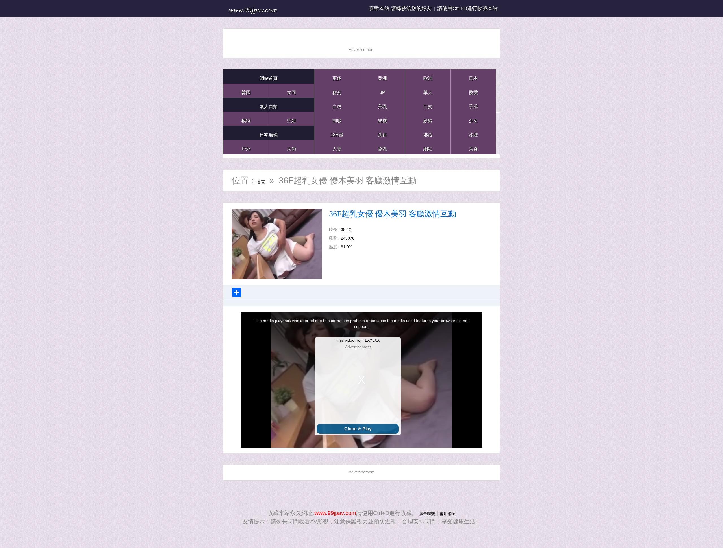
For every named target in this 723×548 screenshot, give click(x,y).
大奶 (291, 147)
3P (382, 90)
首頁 (265, 180)
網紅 (428, 147)
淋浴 (428, 133)
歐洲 (428, 76)
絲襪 (382, 118)
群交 (337, 90)
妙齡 (428, 118)
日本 (473, 76)
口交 (428, 104)
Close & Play (358, 428)
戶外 (246, 147)
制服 (337, 118)
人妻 (337, 147)
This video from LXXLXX (358, 340)
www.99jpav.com (267, 8)
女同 (291, 90)
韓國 (246, 90)
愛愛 (473, 90)
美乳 (382, 104)
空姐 (291, 118)
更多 (337, 76)
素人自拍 (268, 104)
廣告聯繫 (423, 513)
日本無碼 (268, 133)
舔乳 (382, 147)
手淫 (473, 104)
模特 (246, 118)
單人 (428, 90)
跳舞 (382, 133)
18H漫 (337, 133)
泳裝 (473, 133)
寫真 (473, 147)
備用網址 (451, 513)
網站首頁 (268, 76)
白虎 (337, 104)
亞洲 (382, 76)
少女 (473, 118)
